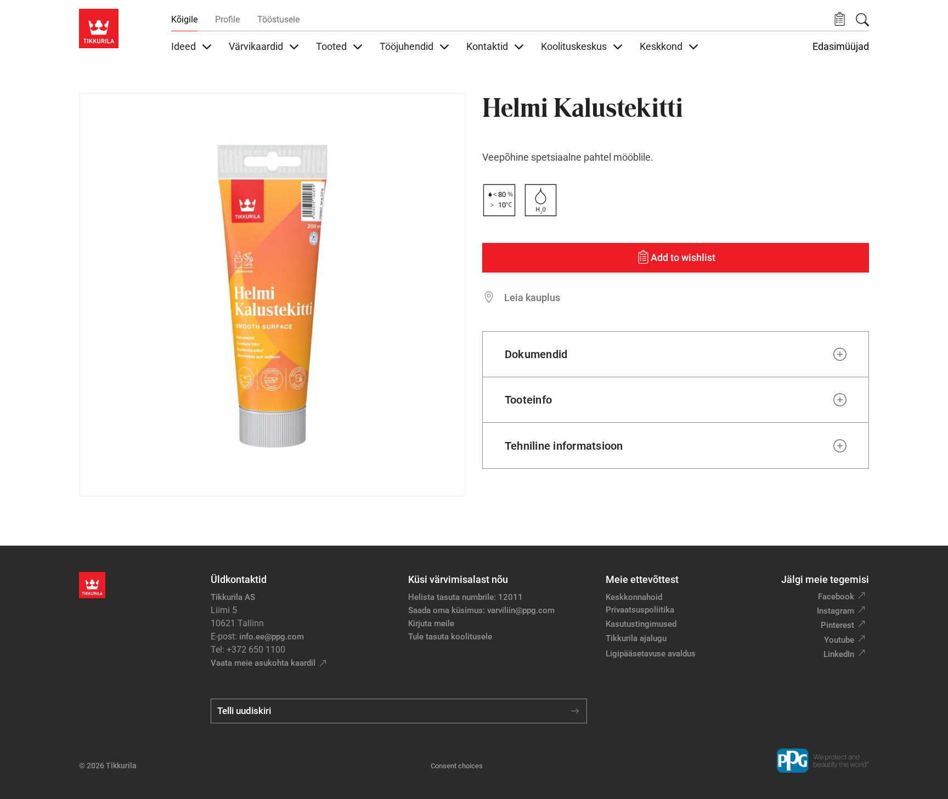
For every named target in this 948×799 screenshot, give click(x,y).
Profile (227, 19)
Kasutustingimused (641, 624)
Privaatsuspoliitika (640, 610)
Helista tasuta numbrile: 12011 (465, 597)
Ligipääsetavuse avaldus (651, 654)
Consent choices (457, 766)
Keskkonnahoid (634, 597)
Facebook (836, 597)
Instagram (835, 611)
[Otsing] (862, 19)
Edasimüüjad (840, 46)
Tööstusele (278, 19)
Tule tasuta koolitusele (450, 637)
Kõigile (184, 19)
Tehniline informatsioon (564, 445)
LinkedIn (838, 654)
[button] (839, 19)
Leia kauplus (532, 297)
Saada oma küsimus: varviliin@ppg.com (481, 610)
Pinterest (837, 625)
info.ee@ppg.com (271, 637)
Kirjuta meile (431, 623)
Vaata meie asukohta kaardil (263, 663)
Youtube (839, 640)
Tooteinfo (528, 399)
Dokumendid (536, 354)
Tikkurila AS (233, 597)
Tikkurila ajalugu (636, 638)
